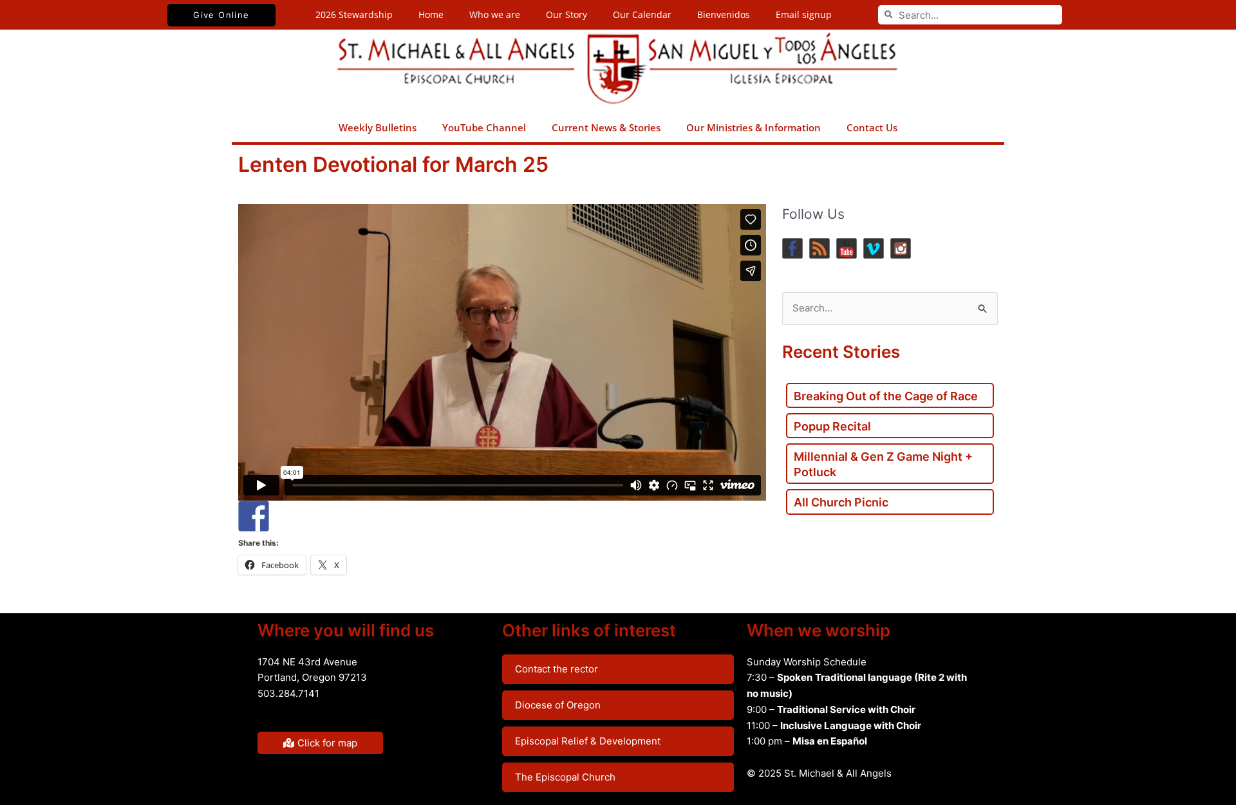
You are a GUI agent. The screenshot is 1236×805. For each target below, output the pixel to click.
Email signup (804, 14)
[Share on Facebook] (253, 516)
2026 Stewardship (354, 14)
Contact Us (872, 127)
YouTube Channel (484, 127)
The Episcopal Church (565, 777)
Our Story (566, 14)
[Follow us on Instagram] (900, 248)
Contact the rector (556, 669)
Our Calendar (642, 14)
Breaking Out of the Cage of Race (886, 396)
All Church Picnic (841, 502)
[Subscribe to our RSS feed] (819, 248)
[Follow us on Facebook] (792, 248)
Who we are (494, 14)
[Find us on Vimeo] (873, 248)
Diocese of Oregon (558, 705)
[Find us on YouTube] (846, 248)
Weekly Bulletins (378, 127)
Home (431, 14)
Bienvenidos (723, 14)
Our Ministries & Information (753, 127)
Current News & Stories (606, 127)
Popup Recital (832, 426)
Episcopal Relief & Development (587, 741)
